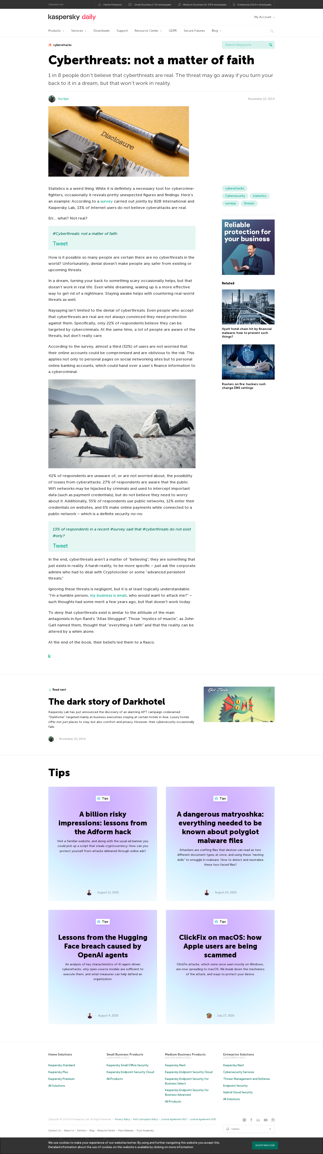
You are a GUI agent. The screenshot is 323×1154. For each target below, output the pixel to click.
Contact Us (54, 1130)
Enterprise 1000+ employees (254, 4)
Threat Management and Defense (246, 1079)
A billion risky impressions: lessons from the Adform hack (102, 823)
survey (106, 201)
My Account (262, 17)
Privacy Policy (122, 1119)
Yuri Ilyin (63, 99)
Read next (59, 689)
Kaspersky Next (175, 1065)
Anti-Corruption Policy (145, 1119)
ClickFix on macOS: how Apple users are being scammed (220, 946)
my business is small (108, 595)
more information (181, 1147)
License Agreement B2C (174, 1119)
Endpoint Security (235, 1085)
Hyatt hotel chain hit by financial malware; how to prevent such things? (247, 333)
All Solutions (56, 1085)
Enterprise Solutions (238, 1054)
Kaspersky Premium (61, 1079)
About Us (69, 1130)
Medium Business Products (185, 1054)
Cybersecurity (235, 196)
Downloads (102, 31)
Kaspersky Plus (58, 1072)
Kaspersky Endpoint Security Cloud (130, 1072)
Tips (104, 798)
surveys (230, 203)
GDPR (173, 31)
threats (249, 203)
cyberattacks (62, 45)
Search (271, 45)
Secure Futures (194, 31)
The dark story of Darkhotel (106, 701)
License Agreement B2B (203, 1119)
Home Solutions (60, 1054)
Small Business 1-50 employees (152, 4)
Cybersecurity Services (238, 1072)
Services (77, 31)
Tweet (60, 243)
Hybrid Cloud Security (238, 1092)
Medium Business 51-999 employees (205, 4)
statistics (259, 196)
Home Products (112, 4)
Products (54, 31)
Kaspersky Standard (61, 1065)
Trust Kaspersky (145, 1130)
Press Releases (125, 1130)
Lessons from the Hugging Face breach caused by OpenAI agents (102, 946)
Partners (81, 1130)
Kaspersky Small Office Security (128, 1065)
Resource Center (146, 31)
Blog (215, 31)
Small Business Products (125, 1054)
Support (122, 31)
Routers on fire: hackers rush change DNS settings (244, 386)
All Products (115, 1079)
